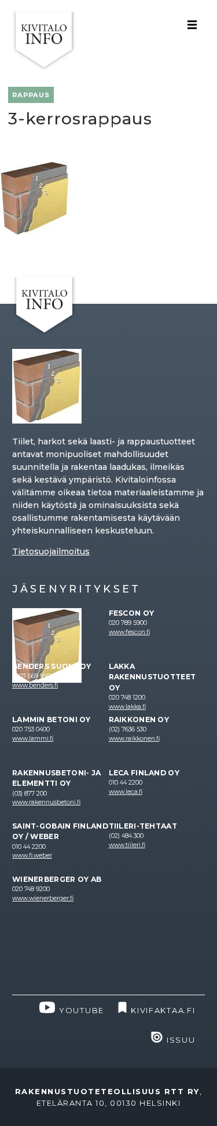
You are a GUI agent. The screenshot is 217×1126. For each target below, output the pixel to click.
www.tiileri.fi (127, 845)
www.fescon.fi (129, 632)
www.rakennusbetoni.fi (46, 802)
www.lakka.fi (127, 707)
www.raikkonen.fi (134, 738)
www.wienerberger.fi (42, 898)
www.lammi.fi (32, 738)
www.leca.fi (125, 792)
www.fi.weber (32, 855)
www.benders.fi (35, 685)
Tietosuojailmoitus (51, 551)
